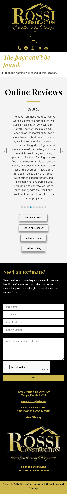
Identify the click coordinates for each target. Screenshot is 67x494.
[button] (22, 207)
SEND (33, 377)
